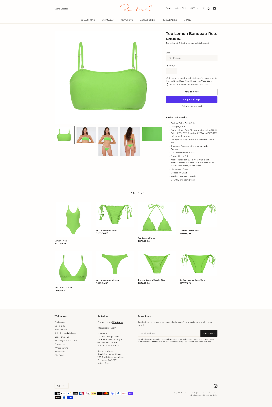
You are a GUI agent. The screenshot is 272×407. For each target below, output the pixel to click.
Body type (60, 322)
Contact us (60, 344)
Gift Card (59, 355)
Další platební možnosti (192, 106)
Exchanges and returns (66, 340)
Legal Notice (179, 393)
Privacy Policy (202, 393)
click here (207, 342)
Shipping (183, 43)
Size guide (60, 326)
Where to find (61, 348)
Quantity (170, 65)
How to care (61, 329)
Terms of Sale (190, 393)
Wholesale (60, 351)
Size (168, 52)
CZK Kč (60, 386)
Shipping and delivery (65, 333)
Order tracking (62, 337)
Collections (213, 393)
